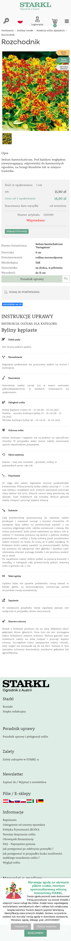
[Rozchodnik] (35, 91)
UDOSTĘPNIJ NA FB (12, 304)
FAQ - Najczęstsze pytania (19, 844)
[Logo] (35, 7)
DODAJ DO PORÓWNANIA (24, 292)
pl (20, 20)
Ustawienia (21, 926)
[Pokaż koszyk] (54, 21)
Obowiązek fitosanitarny (18, 839)
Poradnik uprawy (32, 279)
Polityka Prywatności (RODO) (21, 829)
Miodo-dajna (64, 53)
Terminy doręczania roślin (19, 834)
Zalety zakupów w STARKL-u (21, 759)
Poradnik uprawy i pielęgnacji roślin (25, 736)
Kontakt (8, 706)
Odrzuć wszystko (47, 926)
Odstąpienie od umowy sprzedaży (24, 824)
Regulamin (10, 820)
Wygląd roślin (11, 862)
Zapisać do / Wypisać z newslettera (24, 782)
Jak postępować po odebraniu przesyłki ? (28, 848)
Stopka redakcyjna (14, 711)
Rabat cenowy (63, 60)
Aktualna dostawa (64, 67)
